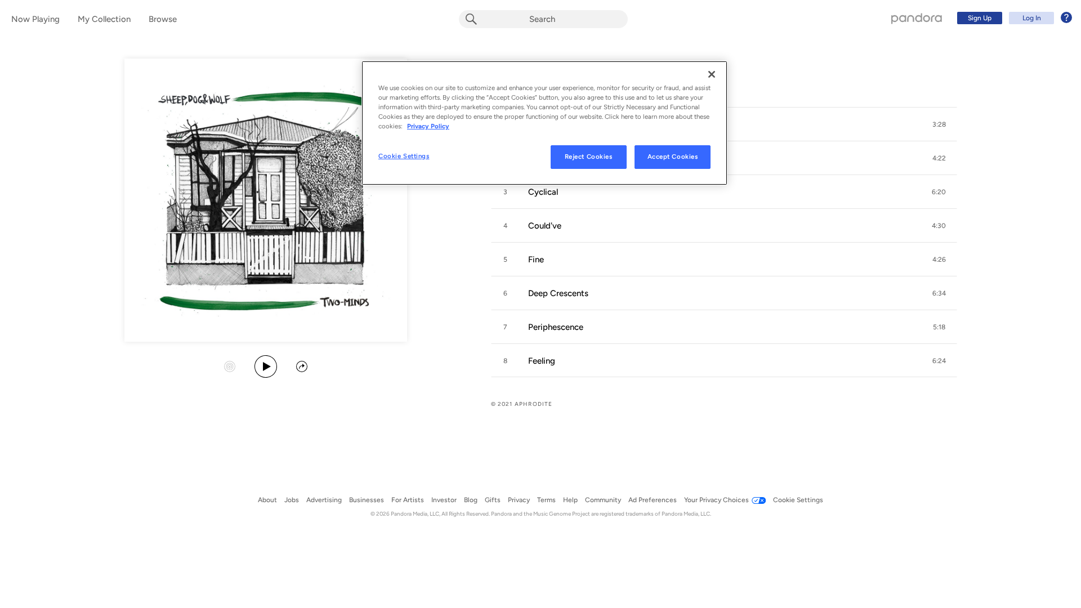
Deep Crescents (558, 293)
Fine (536, 259)
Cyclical (543, 192)
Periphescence (555, 327)
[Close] (711, 74)
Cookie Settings (404, 156)
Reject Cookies (589, 156)
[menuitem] (1013, 18)
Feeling (541, 361)
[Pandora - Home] (916, 18)
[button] (939, 124)
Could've (544, 226)
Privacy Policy (428, 126)
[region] (544, 123)
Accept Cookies (672, 156)
